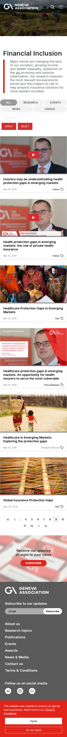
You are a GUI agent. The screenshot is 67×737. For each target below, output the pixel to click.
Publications (15, 637)
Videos (55, 189)
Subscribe (34, 563)
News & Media (17, 657)
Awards (11, 650)
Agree (33, 721)
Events (10, 644)
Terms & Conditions (21, 670)
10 (63, 519)
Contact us (14, 664)
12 (32, 525)
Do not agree (33, 730)
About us (12, 624)
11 (25, 525)
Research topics (18, 630)
